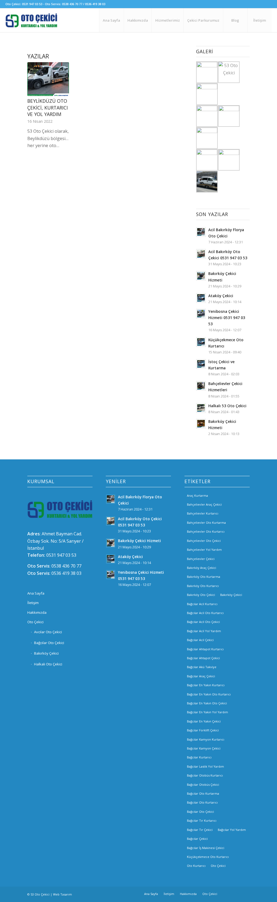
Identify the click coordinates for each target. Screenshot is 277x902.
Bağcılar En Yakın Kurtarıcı (206, 685)
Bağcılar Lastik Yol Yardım (205, 766)
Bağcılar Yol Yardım (232, 830)
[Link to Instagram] (237, 894)
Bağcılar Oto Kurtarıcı (202, 802)
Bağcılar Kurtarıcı (199, 757)
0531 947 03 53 (61, 555)
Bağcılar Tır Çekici (200, 830)
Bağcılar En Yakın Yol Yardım (207, 712)
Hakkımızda (37, 612)
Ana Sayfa (35, 593)
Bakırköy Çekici (46, 653)
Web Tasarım (62, 894)
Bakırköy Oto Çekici (201, 595)
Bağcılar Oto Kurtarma (203, 793)
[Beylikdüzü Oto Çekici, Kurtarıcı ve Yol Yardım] (48, 79)
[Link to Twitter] (246, 894)
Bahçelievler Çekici (201, 559)
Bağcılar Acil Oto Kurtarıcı (205, 613)
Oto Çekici (35, 621)
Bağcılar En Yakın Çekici (204, 721)
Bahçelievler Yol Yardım (204, 550)
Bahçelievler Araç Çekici (204, 504)
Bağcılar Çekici (197, 839)
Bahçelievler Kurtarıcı (202, 513)
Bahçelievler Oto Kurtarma (206, 522)
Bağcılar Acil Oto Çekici (203, 622)
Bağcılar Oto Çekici (49, 642)
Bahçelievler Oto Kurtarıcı (206, 531)
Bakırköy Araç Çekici (201, 568)
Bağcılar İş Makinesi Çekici (205, 848)
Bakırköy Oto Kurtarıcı (203, 586)
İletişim (33, 602)
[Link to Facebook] (229, 894)
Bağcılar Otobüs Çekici (203, 784)
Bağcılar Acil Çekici (200, 640)
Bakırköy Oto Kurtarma (203, 577)
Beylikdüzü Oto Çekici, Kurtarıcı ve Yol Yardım (47, 107)
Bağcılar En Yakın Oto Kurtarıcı (209, 694)
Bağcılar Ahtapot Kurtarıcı (205, 649)
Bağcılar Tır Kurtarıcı (201, 820)
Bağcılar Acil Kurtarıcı (202, 604)
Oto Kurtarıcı (196, 866)
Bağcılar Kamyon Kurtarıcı (205, 739)
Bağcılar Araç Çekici (201, 676)
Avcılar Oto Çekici (48, 631)
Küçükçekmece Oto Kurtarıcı (208, 857)
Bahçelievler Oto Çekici (204, 541)
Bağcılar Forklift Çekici (203, 730)
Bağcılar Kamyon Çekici (203, 748)
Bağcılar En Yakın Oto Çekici (207, 703)
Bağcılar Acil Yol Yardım (204, 631)
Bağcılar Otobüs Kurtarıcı (205, 775)
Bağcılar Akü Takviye (201, 667)
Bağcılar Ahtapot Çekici (203, 658)
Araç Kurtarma (197, 495)
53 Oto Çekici (40, 894)
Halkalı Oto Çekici (48, 664)
